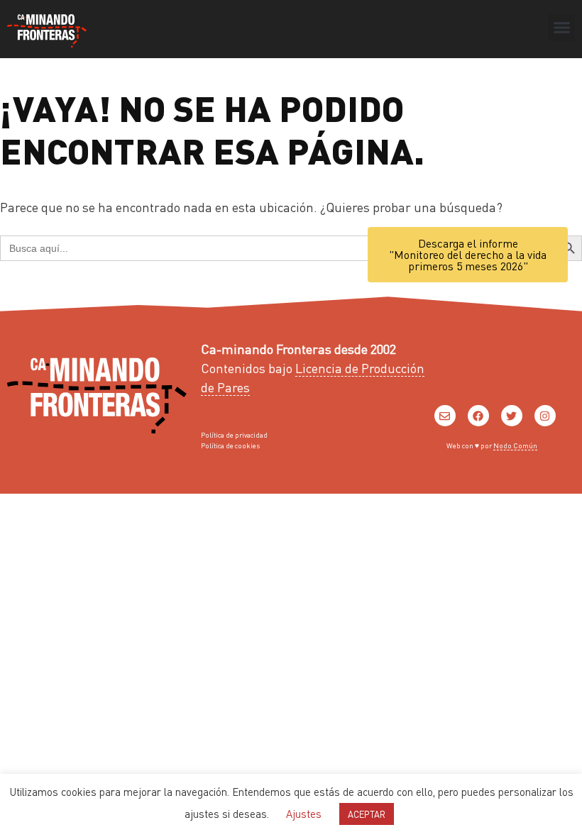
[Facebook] (478, 415)
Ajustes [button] (304, 813)
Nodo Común (515, 445)
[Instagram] (545, 415)
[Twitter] (511, 415)
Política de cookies (230, 445)
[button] (561, 27)
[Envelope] (445, 415)
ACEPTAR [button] (366, 814)
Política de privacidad (234, 435)
